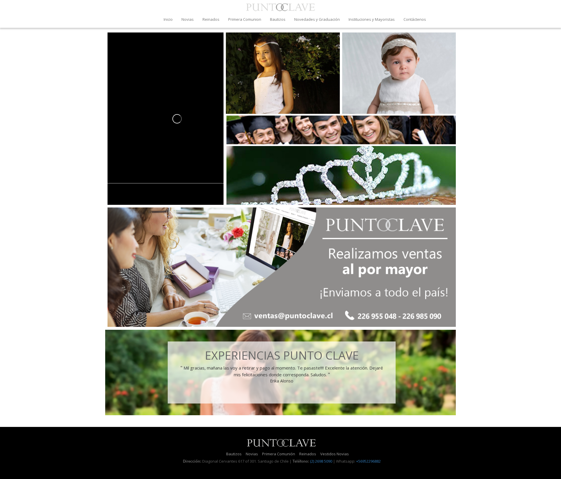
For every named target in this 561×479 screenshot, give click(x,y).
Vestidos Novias (334, 453)
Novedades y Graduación (317, 19)
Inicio (168, 19)
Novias (187, 19)
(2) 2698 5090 (321, 461)
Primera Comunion (244, 19)
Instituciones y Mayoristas (372, 19)
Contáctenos (415, 19)
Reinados (210, 19)
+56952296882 (368, 461)
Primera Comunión (278, 453)
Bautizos (277, 19)
